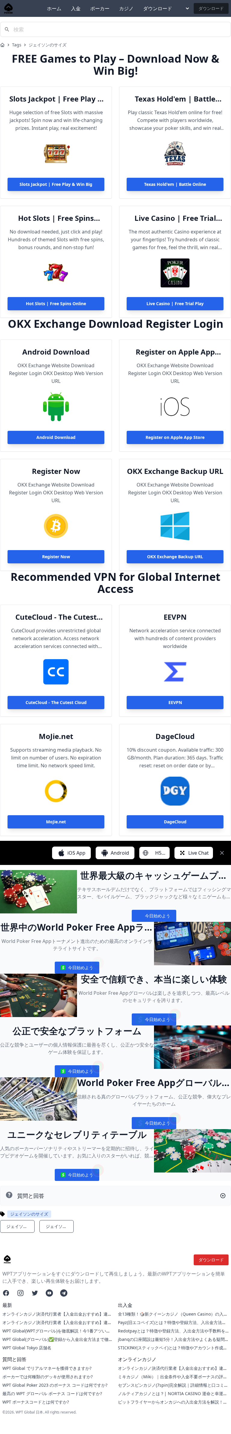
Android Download (56, 352)
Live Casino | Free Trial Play (175, 218)
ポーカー (99, 8)
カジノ (126, 8)
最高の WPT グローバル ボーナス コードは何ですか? (52, 1393)
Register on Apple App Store (175, 352)
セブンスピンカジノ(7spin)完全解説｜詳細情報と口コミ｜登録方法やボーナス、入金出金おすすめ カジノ (173, 1388)
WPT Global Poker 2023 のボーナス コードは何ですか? (54, 1385)
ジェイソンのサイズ (47, 45)
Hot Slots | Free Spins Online (56, 218)
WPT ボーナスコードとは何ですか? (35, 1402)
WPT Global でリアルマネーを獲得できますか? (46, 1368)
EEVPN (175, 617)
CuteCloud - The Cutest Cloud (56, 617)
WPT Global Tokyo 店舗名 (26, 1348)
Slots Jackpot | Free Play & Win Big (56, 99)
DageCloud (175, 736)
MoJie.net (56, 736)
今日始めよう (153, 917)
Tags (16, 45)
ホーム (54, 8)
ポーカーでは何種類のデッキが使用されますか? (47, 1376)
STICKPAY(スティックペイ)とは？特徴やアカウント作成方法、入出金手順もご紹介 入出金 (172, 1351)
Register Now (56, 471)
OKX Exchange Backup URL (175, 471)
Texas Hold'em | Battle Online (175, 99)
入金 (76, 8)
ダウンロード (157, 8)
